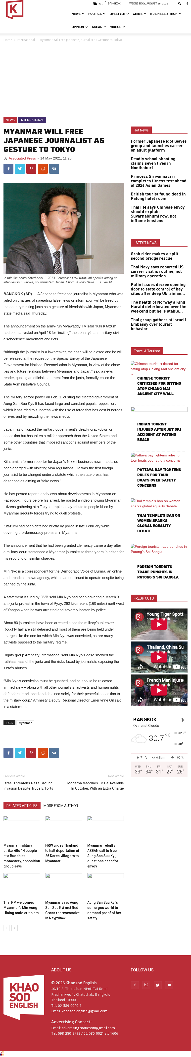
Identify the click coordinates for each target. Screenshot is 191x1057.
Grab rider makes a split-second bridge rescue (155, 256)
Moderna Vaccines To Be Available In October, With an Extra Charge (95, 786)
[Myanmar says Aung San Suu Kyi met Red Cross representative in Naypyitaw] (63, 885)
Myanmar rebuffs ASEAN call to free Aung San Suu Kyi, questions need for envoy (102, 855)
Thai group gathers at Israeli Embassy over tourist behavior (158, 324)
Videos (115, 27)
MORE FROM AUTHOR (61, 806)
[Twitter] (158, 985)
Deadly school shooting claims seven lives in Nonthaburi (153, 163)
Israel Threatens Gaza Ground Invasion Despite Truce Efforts (28, 786)
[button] (180, 3)
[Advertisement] (95, 80)
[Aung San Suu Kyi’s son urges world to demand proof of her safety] (105, 885)
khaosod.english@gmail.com (84, 1011)
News (76, 13)
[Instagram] (146, 985)
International (26, 40)
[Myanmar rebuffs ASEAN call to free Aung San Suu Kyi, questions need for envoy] (105, 828)
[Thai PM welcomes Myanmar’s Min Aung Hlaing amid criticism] (21, 885)
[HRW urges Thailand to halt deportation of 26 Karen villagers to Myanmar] (63, 828)
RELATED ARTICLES (22, 806)
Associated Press (22, 158)
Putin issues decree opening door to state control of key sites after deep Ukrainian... (158, 289)
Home (7, 40)
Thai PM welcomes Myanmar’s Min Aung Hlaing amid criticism (21, 907)
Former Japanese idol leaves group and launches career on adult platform (159, 146)
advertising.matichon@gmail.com (88, 1027)
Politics (95, 13)
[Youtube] (169, 985)
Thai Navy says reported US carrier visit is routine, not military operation (157, 271)
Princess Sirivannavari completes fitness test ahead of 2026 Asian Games (159, 181)
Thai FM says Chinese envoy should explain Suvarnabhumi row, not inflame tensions (158, 214)
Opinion (78, 27)
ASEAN (97, 27)
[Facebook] (187, 3)
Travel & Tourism (147, 351)
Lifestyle (117, 13)
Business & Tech (164, 13)
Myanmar (25, 723)
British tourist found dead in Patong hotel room (158, 196)
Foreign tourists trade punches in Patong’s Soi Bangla (158, 571)
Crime (138, 13)
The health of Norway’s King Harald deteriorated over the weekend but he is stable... (158, 307)
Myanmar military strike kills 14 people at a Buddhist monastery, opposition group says (21, 855)
